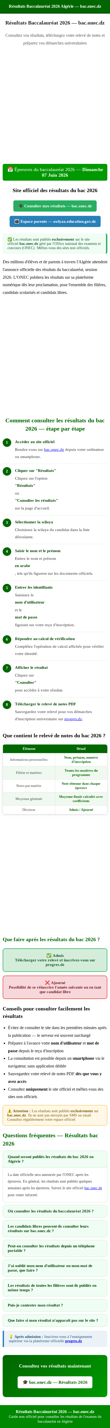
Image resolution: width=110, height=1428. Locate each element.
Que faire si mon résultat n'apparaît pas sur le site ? (53, 1320)
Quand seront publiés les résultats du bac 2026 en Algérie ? (50, 1159)
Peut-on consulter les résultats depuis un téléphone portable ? (51, 1248)
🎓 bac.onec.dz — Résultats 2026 (55, 1382)
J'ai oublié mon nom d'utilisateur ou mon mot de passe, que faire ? (50, 1268)
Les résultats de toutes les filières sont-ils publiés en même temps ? (52, 1287)
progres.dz (73, 719)
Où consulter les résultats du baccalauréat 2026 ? (51, 1211)
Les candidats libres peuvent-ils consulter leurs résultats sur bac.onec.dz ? (48, 1228)
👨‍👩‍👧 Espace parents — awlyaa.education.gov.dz (55, 221)
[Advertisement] (55, 106)
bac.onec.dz (54, 449)
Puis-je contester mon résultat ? (35, 1305)
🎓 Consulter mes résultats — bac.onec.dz (55, 206)
